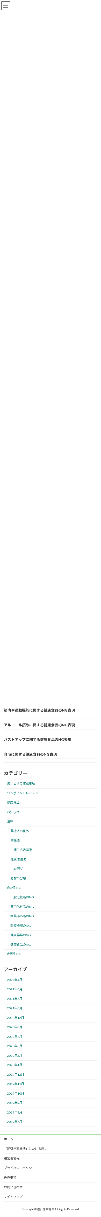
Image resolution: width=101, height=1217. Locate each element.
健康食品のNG (20, 945)
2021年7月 (14, 999)
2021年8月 (14, 989)
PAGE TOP (93, 1175)
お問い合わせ (13, 1187)
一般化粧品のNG (22, 897)
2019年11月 (15, 1084)
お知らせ (13, 812)
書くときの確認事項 (21, 783)
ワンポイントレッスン (22, 793)
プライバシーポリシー (19, 1168)
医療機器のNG (20, 926)
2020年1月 (14, 1065)
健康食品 (13, 802)
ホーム (8, 1139)
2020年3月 (14, 1046)
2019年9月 (14, 1103)
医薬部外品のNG (22, 916)
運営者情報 (11, 1158)
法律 (10, 821)
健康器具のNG (20, 935)
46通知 (18, 869)
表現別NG (14, 954)
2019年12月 (15, 1074)
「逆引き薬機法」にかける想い (25, 1149)
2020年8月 (14, 1027)
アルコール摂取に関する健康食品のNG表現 (39, 725)
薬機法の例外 (19, 831)
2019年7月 (14, 1122)
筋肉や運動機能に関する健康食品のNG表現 (39, 710)
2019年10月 (15, 1093)
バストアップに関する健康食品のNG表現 (37, 739)
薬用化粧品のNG (22, 907)
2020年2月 (14, 1056)
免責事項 (10, 1177)
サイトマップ (13, 1197)
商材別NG (14, 888)
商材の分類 (18, 878)
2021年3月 (14, 1008)
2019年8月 (14, 1112)
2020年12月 (15, 1018)
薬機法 (15, 840)
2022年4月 (14, 980)
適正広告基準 (22, 850)
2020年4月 (14, 1037)
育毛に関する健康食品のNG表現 (30, 754)
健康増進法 (18, 859)
